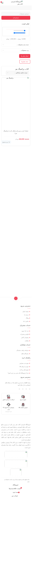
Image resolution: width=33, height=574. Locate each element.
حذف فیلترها (24, 61)
